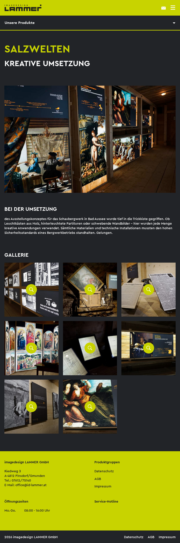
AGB (97, 478)
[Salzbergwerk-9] (90, 407)
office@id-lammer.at (31, 485)
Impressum (102, 486)
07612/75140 (21, 480)
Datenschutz (104, 471)
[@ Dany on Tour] (31, 290)
